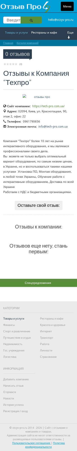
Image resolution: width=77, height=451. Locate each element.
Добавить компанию (16, 379)
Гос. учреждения (13, 350)
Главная (8, 43)
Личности (46, 350)
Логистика (9, 356)
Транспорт (46, 337)
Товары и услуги (16, 32)
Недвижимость (12, 344)
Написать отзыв (13, 385)
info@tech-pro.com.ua (53, 126)
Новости (8, 398)
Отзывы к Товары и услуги (57, 43)
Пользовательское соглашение (31, 443)
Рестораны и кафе (44, 32)
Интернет (46, 331)
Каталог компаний (27, 43)
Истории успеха (13, 404)
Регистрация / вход (15, 411)
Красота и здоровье (52, 325)
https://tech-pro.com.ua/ (48, 106)
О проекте (9, 392)
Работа (44, 344)
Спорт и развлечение (16, 331)
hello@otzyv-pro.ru (60, 19)
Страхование (48, 356)
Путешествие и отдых (17, 337)
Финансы (9, 325)
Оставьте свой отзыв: (39, 205)
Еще (70, 32)
